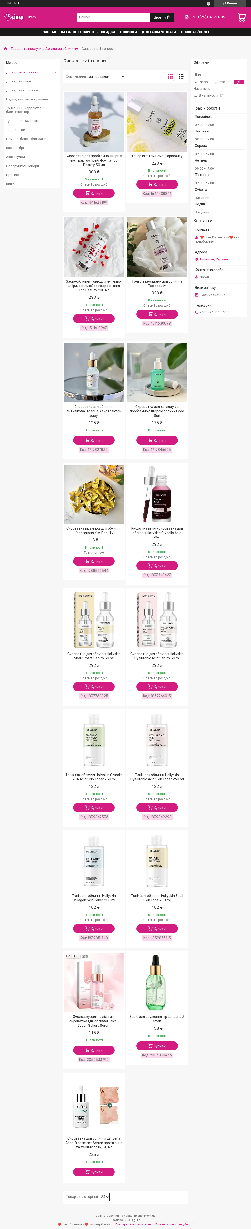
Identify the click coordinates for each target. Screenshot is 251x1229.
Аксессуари (15, 157)
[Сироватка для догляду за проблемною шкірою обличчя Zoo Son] (157, 372)
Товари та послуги (26, 49)
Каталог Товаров (77, 32)
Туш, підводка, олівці (22, 121)
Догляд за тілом (18, 81)
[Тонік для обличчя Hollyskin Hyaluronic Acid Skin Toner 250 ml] (157, 740)
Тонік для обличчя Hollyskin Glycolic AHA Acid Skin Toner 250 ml (94, 777)
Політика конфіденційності (174, 1224)
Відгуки (12, 184)
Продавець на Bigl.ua (125, 1220)
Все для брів (15, 148)
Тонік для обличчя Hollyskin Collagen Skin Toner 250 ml (94, 898)
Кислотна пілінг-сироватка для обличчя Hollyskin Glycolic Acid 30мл (157, 532)
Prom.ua (150, 1215)
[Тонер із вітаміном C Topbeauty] (157, 122)
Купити (97, 193)
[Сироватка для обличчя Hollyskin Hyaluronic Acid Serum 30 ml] (157, 619)
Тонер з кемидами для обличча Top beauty (157, 283)
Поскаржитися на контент (134, 1224)
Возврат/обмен (196, 32)
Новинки (128, 32)
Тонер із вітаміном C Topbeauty (157, 156)
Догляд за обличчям (61, 49)
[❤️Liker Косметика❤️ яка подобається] (14, 17)
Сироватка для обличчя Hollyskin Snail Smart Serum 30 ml (94, 656)
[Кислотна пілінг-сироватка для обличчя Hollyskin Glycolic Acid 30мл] (157, 494)
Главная (48, 32)
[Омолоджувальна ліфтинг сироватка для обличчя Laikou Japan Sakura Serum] (94, 982)
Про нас (12, 175)
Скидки (108, 32)
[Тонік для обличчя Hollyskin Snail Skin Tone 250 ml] (157, 861)
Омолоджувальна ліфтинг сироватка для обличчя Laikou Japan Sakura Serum (94, 1021)
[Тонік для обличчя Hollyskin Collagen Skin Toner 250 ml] (94, 861)
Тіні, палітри (15, 129)
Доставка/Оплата (159, 32)
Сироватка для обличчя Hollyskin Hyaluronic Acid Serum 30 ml (157, 656)
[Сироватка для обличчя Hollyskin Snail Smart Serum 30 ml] (94, 619)
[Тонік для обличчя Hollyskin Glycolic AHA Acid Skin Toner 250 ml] (94, 740)
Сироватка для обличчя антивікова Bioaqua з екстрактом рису (94, 411)
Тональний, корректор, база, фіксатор (24, 110)
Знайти (160, 17)
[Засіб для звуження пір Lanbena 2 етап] (157, 982)
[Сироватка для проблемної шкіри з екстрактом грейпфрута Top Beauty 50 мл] (94, 122)
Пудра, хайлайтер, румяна (27, 99)
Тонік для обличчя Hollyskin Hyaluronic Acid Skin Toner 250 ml (157, 777)
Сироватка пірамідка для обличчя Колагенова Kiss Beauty (93, 530)
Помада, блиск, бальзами (26, 139)
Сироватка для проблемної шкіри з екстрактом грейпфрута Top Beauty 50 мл (94, 160)
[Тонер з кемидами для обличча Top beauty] (157, 247)
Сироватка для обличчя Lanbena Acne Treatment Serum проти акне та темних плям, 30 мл (93, 1142)
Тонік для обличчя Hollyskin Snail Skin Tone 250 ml (157, 898)
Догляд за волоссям (22, 90)
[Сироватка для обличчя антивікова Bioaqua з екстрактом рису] (94, 372)
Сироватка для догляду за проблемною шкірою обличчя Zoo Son (157, 411)
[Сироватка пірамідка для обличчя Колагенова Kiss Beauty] (94, 494)
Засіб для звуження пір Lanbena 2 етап (157, 1019)
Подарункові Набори (22, 166)
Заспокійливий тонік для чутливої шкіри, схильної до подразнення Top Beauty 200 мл (94, 285)
